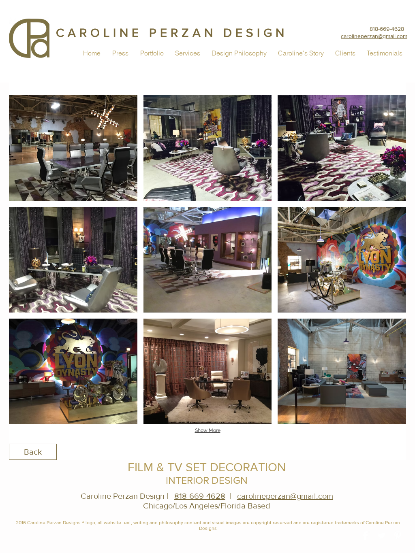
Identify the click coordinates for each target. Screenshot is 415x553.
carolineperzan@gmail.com (285, 495)
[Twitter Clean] (381, 535)
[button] (73, 148)
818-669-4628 (387, 29)
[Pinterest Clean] (397, 535)
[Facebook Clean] (365, 535)
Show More (207, 430)
